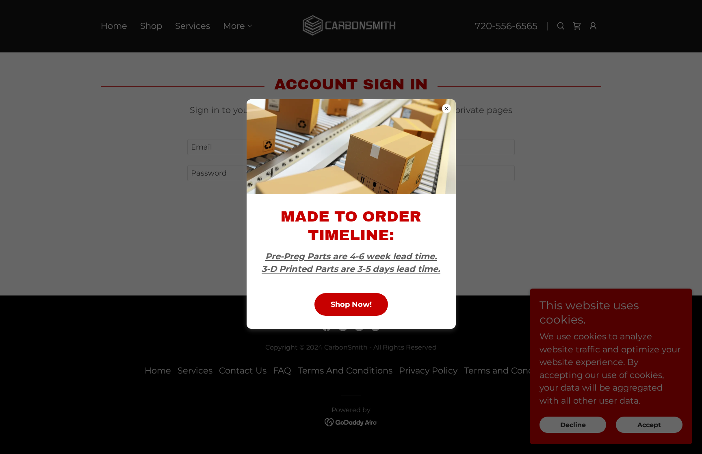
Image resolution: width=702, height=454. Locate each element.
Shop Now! (351, 304)
